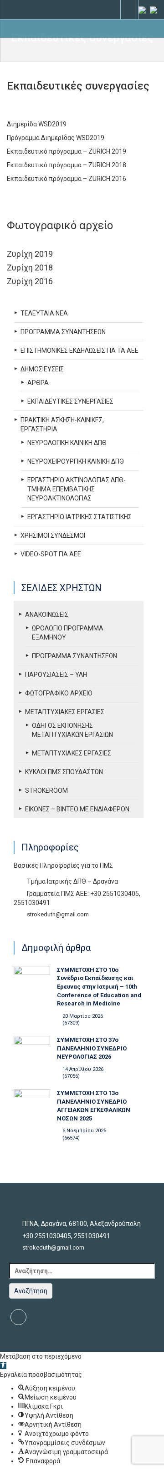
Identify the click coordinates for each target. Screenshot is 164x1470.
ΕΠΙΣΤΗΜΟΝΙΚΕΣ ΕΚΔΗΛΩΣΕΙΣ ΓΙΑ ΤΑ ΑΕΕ (79, 350)
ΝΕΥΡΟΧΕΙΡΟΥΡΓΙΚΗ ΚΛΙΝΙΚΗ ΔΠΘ (75, 461)
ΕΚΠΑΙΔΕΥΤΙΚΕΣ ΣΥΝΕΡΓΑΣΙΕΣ (70, 401)
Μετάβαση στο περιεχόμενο (41, 1356)
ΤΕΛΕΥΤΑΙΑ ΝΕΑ (44, 313)
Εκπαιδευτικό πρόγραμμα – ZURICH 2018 (66, 165)
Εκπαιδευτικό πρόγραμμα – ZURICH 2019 (66, 151)
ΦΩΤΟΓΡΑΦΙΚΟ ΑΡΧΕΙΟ (58, 693)
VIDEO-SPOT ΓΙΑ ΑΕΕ (50, 554)
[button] (3, 1365)
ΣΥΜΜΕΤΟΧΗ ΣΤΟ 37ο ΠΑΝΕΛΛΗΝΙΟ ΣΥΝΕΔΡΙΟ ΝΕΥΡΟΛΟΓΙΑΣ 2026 (92, 1048)
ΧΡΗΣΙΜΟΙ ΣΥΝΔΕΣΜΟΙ (52, 535)
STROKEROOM (46, 790)
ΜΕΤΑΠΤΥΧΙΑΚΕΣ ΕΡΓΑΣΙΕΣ (64, 711)
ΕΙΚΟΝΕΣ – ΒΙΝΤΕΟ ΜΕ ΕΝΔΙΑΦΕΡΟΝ (77, 809)
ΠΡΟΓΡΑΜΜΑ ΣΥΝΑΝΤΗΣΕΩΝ (63, 331)
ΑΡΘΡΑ (38, 382)
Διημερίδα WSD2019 (37, 124)
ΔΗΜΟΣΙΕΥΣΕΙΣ (42, 369)
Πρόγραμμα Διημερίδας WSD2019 (55, 137)
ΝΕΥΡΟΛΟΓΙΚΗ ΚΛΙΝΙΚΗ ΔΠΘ (67, 442)
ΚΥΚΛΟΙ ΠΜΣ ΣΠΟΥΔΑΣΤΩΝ (64, 771)
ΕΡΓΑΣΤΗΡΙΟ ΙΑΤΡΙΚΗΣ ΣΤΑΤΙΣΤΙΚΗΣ (79, 516)
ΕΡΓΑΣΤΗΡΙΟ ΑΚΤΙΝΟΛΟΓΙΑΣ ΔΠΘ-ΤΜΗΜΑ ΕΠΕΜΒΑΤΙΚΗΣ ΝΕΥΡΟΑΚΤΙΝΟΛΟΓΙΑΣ (76, 489)
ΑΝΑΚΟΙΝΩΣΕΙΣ (46, 614)
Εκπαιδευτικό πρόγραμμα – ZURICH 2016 (66, 178)
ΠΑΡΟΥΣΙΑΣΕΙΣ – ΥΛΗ (56, 674)
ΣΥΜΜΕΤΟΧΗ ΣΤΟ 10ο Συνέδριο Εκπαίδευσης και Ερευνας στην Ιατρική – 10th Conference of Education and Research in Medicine (99, 986)
